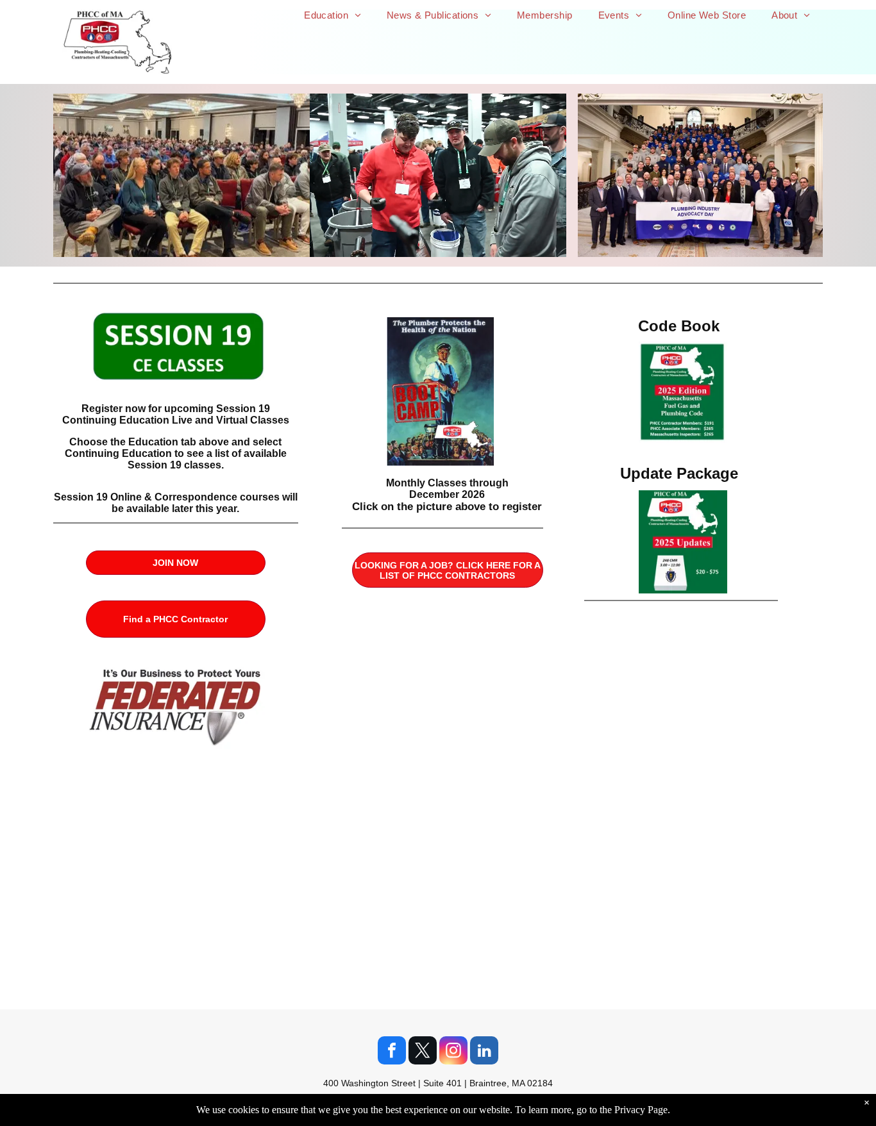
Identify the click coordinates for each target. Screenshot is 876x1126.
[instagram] (453, 1052)
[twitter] (423, 1052)
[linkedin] (484, 1052)
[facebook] (392, 1052)
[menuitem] (332, 15)
